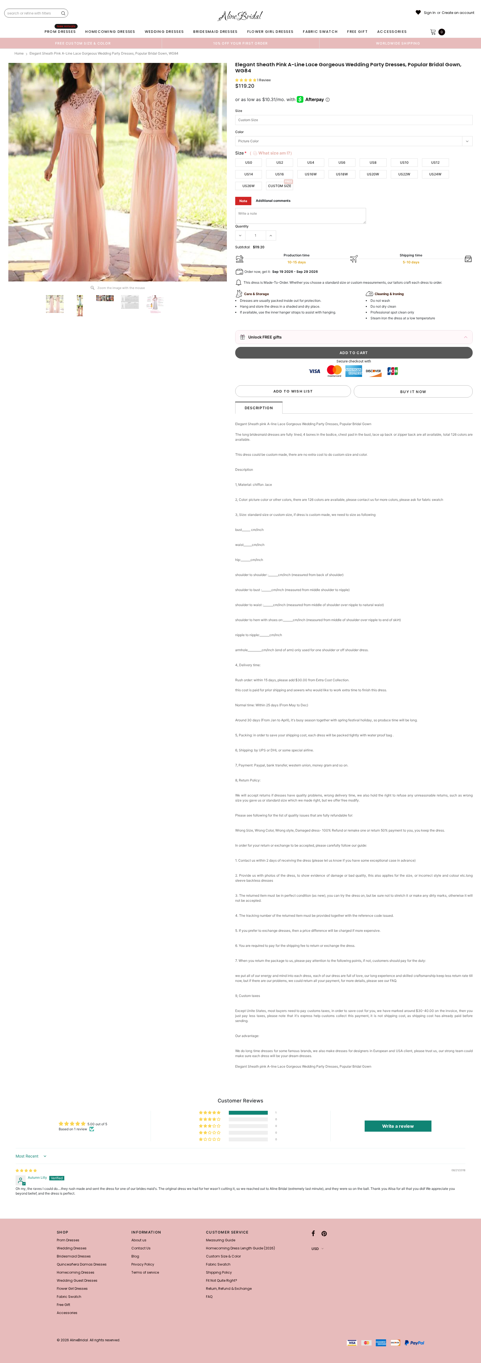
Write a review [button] (398, 1126)
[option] (83, 43)
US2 (279, 162)
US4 (310, 162)
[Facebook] (313, 1234)
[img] (26, 1170)
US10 (404, 162)
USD (315, 1248)
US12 (435, 162)
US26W (248, 186)
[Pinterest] (324, 1234)
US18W (342, 174)
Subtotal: (243, 247)
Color (239, 132)
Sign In (430, 13)
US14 (248, 174)
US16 (279, 174)
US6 (341, 162)
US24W (435, 174)
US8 (373, 162)
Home (19, 53)
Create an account (458, 13)
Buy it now (413, 391)
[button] (246, 80)
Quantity (242, 226)
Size (238, 111)
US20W (373, 174)
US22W (404, 174)
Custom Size (279, 186)
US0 (248, 162)
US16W (311, 174)
